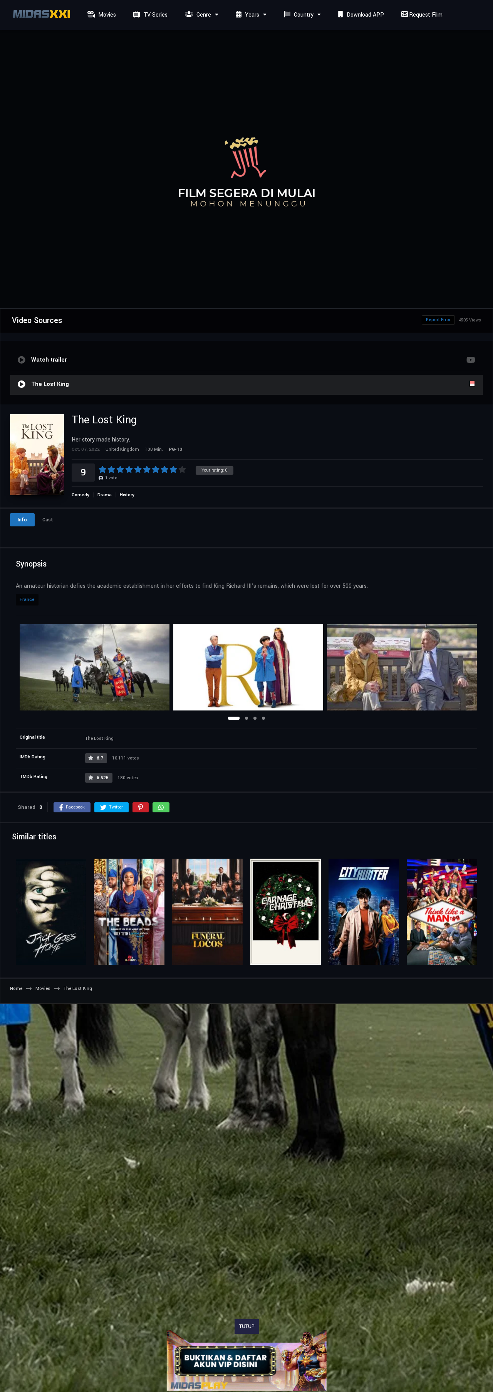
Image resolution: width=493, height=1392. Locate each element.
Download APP (364, 15)
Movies (106, 15)
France (27, 599)
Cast (47, 519)
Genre (203, 15)
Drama (104, 494)
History (127, 494)
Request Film (425, 15)
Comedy (80, 494)
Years (251, 15)
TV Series (155, 15)
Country (303, 15)
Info (22, 519)
